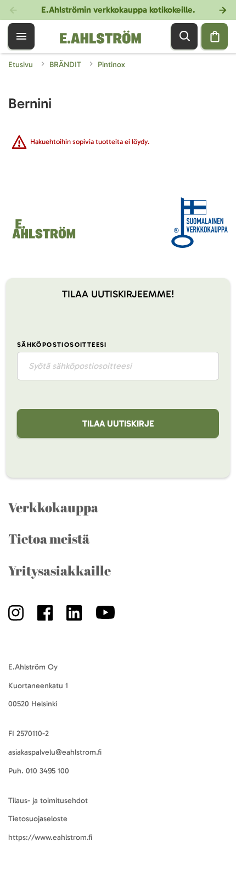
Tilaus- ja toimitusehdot (48, 800)
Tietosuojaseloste (38, 818)
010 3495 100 (47, 771)
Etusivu (21, 64)
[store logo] (43, 238)
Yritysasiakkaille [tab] (59, 570)
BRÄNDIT (66, 64)
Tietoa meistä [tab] (48, 539)
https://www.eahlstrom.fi (50, 837)
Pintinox (111, 64)
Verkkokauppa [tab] (53, 507)
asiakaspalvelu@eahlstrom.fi (55, 752)
